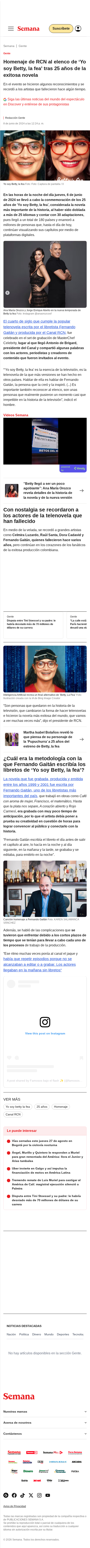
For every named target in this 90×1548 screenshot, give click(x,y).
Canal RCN (13, 1114)
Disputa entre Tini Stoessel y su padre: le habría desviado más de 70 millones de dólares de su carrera (31, 624)
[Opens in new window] (14, 1495)
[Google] (5, 1495)
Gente (23, 46)
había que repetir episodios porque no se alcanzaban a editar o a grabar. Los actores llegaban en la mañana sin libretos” (39, 964)
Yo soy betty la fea (18, 1106)
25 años (42, 1106)
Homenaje (61, 1106)
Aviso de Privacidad (19, 1506)
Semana (8, 46)
